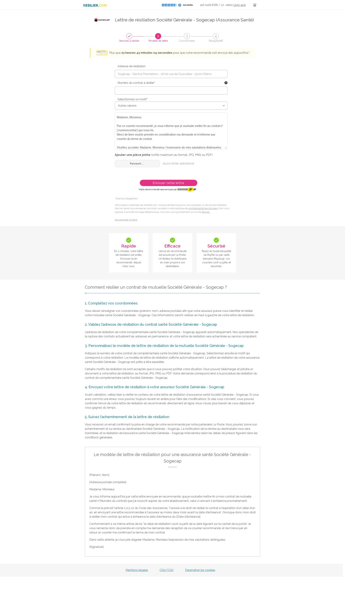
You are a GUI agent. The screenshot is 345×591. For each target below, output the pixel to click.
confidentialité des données (203, 208)
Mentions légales (137, 570)
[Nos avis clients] (178, 5)
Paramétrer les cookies (200, 570)
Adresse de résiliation (132, 66)
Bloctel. (206, 212)
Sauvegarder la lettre (126, 219)
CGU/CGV (167, 570)
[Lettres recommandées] (255, 5)
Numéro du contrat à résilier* (136, 82)
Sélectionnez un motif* (133, 99)
